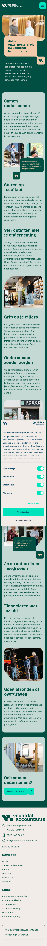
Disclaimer (8, 912)
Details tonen (33, 503)
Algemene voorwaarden (15, 896)
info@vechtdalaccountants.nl (22, 840)
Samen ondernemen (12, 865)
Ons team (7, 873)
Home (5, 861)
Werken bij (7, 877)
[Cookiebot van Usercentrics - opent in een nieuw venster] (33, 423)
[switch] (40, 477)
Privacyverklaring (12, 900)
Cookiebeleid (9, 904)
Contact (6, 881)
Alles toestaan (23, 512)
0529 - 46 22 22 (15, 835)
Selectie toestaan (23, 520)
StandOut (23, 934)
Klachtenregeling (11, 916)
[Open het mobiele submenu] (42, 5)
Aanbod (6, 869)
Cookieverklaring (11, 908)
